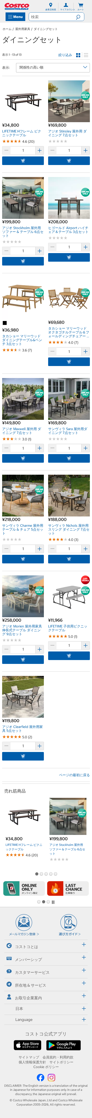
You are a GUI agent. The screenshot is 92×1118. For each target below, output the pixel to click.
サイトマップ (29, 1057)
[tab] (46, 945)
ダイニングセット (46, 29)
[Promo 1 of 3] (38, 902)
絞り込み (65, 55)
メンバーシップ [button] (28, 959)
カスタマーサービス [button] (32, 972)
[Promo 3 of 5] (46, 874)
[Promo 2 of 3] (43, 902)
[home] (17, 6)
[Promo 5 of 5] (55, 874)
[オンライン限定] (24, 888)
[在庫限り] (68, 888)
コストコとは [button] (26, 946)
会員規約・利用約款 (58, 1057)
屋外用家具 (22, 29)
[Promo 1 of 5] (36, 874)
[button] (80, 17)
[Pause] (53, 902)
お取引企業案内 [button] (28, 997)
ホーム (7, 29)
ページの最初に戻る (74, 775)
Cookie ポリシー (46, 1067)
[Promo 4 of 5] (50, 874)
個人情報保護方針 (32, 1062)
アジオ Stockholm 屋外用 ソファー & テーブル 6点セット (67, 849)
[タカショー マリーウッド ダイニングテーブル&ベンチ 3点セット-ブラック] (5, 323)
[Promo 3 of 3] (48, 902)
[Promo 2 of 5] (41, 874)
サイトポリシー (61, 1062)
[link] (23, 120)
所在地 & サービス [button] (30, 985)
